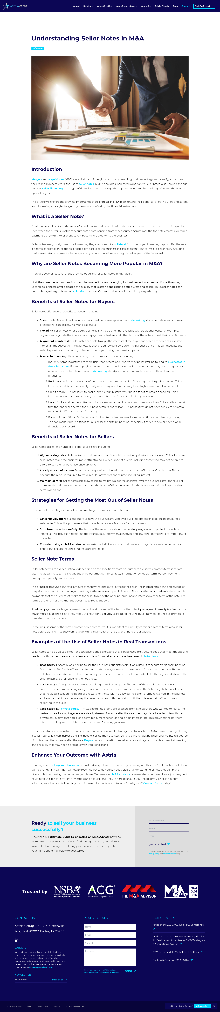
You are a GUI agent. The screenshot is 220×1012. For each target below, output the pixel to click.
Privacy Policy (154, 854)
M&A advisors (121, 774)
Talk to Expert (202, 6)
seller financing (52, 188)
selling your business (65, 765)
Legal (29, 1006)
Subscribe (58, 979)
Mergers (36, 179)
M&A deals (151, 656)
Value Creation (104, 6)
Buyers (88, 740)
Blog (175, 6)
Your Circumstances (126, 6)
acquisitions (56, 179)
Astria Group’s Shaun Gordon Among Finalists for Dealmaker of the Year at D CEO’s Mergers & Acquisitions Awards (179, 940)
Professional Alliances (74, 1006)
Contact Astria (152, 783)
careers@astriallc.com (41, 967)
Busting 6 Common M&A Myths (171, 960)
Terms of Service (169, 854)
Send (129, 971)
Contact (185, 6)
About (76, 6)
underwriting (136, 320)
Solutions (88, 6)
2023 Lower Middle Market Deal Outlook (176, 952)
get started (158, 844)
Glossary (56, 1006)
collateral (120, 244)
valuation (79, 291)
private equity (70, 708)
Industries (146, 6)
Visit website (202, 1006)
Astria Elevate (162, 6)
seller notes (86, 183)
